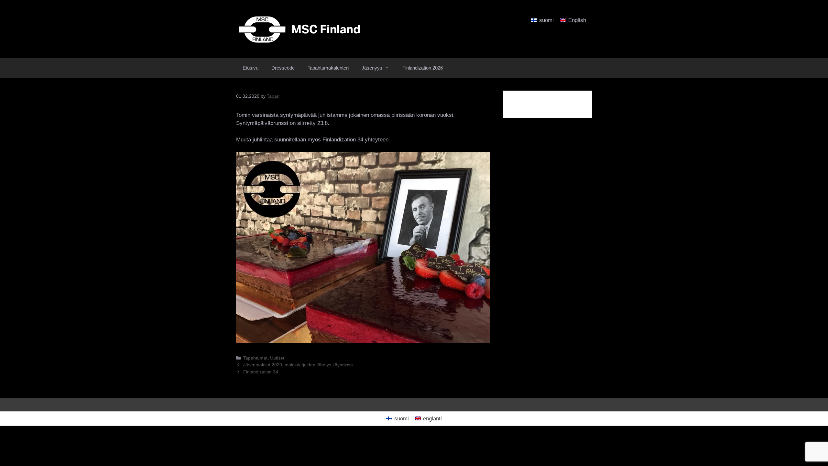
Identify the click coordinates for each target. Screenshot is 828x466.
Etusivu (250, 68)
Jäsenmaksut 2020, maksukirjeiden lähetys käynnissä (298, 364)
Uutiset (277, 358)
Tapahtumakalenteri (328, 68)
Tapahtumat (255, 358)
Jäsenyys (372, 68)
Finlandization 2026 (422, 68)
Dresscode (283, 68)
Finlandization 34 (260, 371)
